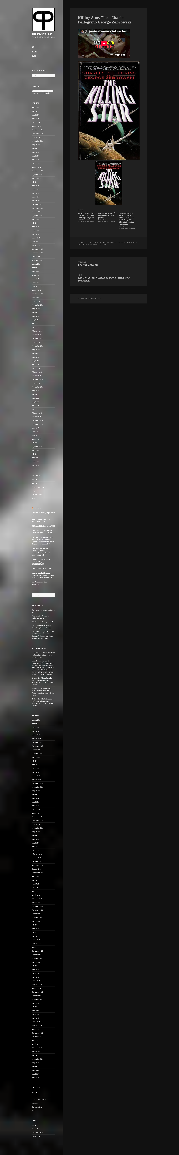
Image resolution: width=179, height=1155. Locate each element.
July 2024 (35, 182)
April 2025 (35, 160)
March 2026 (36, 122)
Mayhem (35, 491)
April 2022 (35, 279)
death (80, 244)
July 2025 (35, 148)
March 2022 (36, 283)
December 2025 (37, 130)
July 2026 (35, 111)
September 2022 (37, 260)
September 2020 (37, 346)
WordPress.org (37, 1136)
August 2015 (36, 450)
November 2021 (37, 298)
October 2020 (36, 342)
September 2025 (37, 141)
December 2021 (37, 294)
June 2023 (35, 227)
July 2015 (35, 454)
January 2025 (36, 167)
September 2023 (37, 216)
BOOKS (34, 51)
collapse (134, 242)
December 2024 (37, 171)
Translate (47, 93)
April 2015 (35, 465)
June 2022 (35, 271)
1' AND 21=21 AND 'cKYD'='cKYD (43, 653)
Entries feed (36, 1129)
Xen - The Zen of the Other (96, 244)
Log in (34, 1125)
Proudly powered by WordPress (89, 299)
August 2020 (36, 350)
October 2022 (36, 257)
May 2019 (35, 402)
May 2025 (35, 156)
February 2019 (37, 413)
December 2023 (37, 204)
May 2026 (35, 115)
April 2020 (35, 365)
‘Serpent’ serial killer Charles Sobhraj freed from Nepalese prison (86, 215)
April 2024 (35, 193)
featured (35, 483)
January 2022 (36, 290)
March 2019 (36, 409)
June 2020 (35, 357)
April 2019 (35, 406)
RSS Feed (37, 508)
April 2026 (35, 119)
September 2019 (37, 387)
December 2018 (37, 420)
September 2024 (37, 175)
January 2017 (36, 439)
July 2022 (35, 268)
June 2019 (35, 398)
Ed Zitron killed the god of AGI (43, 526)
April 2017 (35, 428)
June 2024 (35, 186)
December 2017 (37, 424)
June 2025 (35, 152)
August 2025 (36, 145)
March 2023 (36, 238)
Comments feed (37, 1133)
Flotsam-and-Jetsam (39, 487)
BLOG (34, 56)
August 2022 (36, 264)
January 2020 (36, 376)
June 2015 (35, 458)
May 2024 (35, 189)
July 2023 (35, 223)
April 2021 (35, 324)
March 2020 (36, 368)
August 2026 (36, 107)
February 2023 (37, 242)
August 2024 (36, 178)
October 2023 (36, 212)
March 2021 (36, 327)
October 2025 (36, 137)
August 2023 (36, 219)
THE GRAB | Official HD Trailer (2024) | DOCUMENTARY (41, 562)
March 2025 (36, 163)
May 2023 (35, 230)
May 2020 (35, 361)
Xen (33, 498)
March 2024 (36, 197)
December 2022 (37, 249)
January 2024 (36, 201)
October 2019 (36, 383)
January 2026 (36, 126)
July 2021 (35, 312)
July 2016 (35, 443)
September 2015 (37, 447)
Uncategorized (37, 495)
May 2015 (35, 461)
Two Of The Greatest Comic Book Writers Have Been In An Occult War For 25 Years (43, 672)
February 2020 (37, 372)
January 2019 (36, 417)
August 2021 (36, 309)
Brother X (35, 678)
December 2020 (37, 338)
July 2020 (35, 353)
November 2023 (37, 208)
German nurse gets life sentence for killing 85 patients (107, 215)
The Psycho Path (42, 33)
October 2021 (36, 301)
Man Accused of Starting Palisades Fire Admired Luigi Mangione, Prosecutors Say (43, 575)
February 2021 (37, 331)
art (129, 242)
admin (99, 242)
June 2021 (35, 316)
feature (34, 480)
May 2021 (35, 320)
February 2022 (37, 286)
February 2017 (37, 435)
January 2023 (36, 245)
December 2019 (37, 379)
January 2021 (36, 335)
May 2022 (35, 275)
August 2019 (36, 391)
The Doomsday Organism (41, 568)
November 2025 (37, 134)
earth (85, 244)
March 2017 (36, 432)
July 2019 (35, 394)
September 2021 (37, 305)
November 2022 (37, 253)
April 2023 (35, 234)
